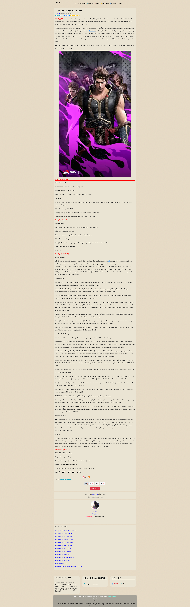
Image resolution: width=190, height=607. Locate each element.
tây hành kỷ (62, 479)
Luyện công (77, 15)
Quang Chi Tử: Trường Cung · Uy (64, 557)
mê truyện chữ (74, 603)
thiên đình (92, 31)
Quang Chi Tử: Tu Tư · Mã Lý (63, 560)
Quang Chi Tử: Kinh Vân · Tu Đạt (64, 542)
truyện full (61, 603)
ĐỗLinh (58, 13)
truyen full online (92, 605)
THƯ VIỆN (91, 3)
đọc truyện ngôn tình (108, 603)
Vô (109, 261)
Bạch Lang (63, 461)
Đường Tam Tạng (65, 457)
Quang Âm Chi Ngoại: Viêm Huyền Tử (65, 530)
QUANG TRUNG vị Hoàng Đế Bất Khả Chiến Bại (68, 566)
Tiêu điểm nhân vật (59, 15)
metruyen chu (131, 603)
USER (120, 3)
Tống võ (72, 15)
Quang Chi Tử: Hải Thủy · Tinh (63, 536)
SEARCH (113, 3)
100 (102, 483)
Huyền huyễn (66, 15)
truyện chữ (98, 603)
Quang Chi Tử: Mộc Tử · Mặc (63, 548)
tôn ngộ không (68, 479)
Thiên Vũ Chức (65, 464)
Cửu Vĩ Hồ (73, 464)
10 (86, 483)
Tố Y (70, 453)
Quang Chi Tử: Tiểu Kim (62, 554)
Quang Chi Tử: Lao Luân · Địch (63, 545)
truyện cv (67, 603)
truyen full (82, 603)
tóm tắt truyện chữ (68, 588)
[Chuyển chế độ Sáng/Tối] (76, 4)
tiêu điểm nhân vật (64, 586)
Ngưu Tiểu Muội (89, 468)
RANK (98, 3)
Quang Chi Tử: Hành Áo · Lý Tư (64, 539)
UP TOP (95, 598)
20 (91, 483)
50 (96, 483)
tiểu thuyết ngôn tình (120, 603)
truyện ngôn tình (62, 590)
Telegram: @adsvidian (91, 584)
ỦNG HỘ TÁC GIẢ (95, 488)
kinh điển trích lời (69, 584)
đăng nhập (95, 494)
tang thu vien (101, 605)
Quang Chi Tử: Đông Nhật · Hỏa (64, 533)
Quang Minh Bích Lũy (61, 563)
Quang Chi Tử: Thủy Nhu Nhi (63, 551)
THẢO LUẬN (105, 3)
